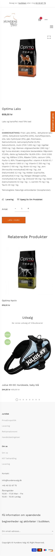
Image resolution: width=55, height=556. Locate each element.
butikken (22, 3)
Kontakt (5, 473)
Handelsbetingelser (11, 437)
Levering (9, 199)
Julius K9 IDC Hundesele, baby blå (20, 385)
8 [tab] (39, 399)
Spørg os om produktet (31, 199)
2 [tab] (20, 399)
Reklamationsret (9, 431)
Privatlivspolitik (9, 420)
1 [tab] (17, 400)
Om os (5, 453)
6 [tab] (33, 399)
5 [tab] (29, 399)
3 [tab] (23, 399)
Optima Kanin (9, 300)
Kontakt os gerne (53, 121)
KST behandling (9, 458)
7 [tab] (36, 399)
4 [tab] (26, 399)
